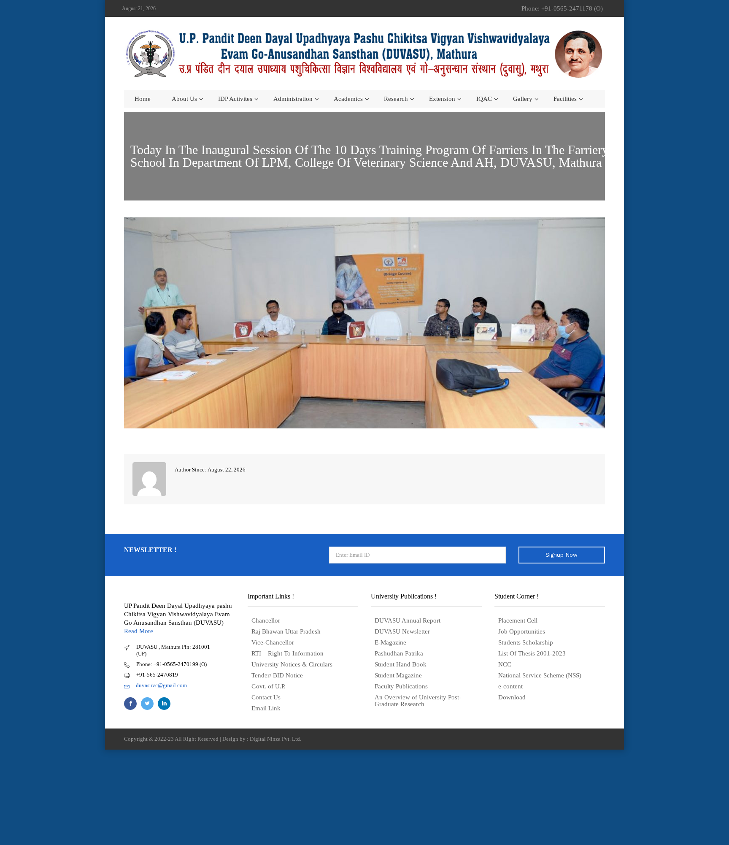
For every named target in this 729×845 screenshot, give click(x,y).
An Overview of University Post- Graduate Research (418, 700)
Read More (138, 631)
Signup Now (561, 555)
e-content (510, 686)
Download (512, 697)
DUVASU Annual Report (407, 620)
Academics (348, 98)
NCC (504, 664)
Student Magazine (398, 675)
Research (396, 98)
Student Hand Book (401, 664)
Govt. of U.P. (268, 686)
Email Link (266, 708)
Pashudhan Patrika (399, 653)
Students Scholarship (525, 642)
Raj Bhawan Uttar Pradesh (286, 631)
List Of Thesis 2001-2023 (532, 653)
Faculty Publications (401, 686)
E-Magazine (390, 642)
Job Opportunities (521, 631)
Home (143, 98)
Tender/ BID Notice (277, 675)
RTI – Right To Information (287, 653)
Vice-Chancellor (272, 642)
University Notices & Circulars (291, 664)
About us (184, 98)
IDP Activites (235, 98)
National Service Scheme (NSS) (539, 675)
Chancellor (265, 620)
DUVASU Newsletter (402, 631)
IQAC (484, 98)
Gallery (522, 98)
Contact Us (266, 697)
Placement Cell (517, 620)
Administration (293, 98)
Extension (442, 98)
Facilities (565, 98)
